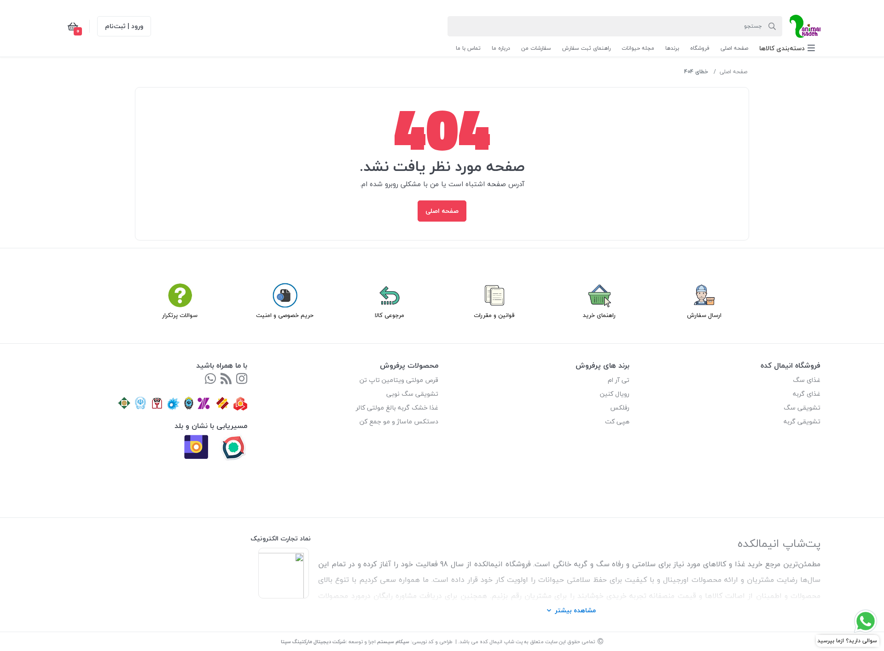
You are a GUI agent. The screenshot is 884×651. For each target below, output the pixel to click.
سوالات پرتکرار (180, 315)
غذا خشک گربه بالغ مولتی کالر (397, 407)
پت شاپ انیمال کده (501, 641)
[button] (787, 48)
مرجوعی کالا (389, 315)
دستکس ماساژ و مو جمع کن (399, 421)
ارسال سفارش (704, 315)
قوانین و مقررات (494, 315)
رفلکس (619, 407)
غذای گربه (806, 393)
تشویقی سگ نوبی (412, 393)
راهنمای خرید (599, 315)
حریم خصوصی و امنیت (285, 315)
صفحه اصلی (733, 71)
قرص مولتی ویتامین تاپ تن (399, 380)
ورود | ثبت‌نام (124, 26)
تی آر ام (618, 380)
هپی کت (617, 421)
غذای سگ (806, 380)
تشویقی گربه (802, 421)
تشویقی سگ (802, 407)
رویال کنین (614, 393)
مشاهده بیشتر (575, 610)
